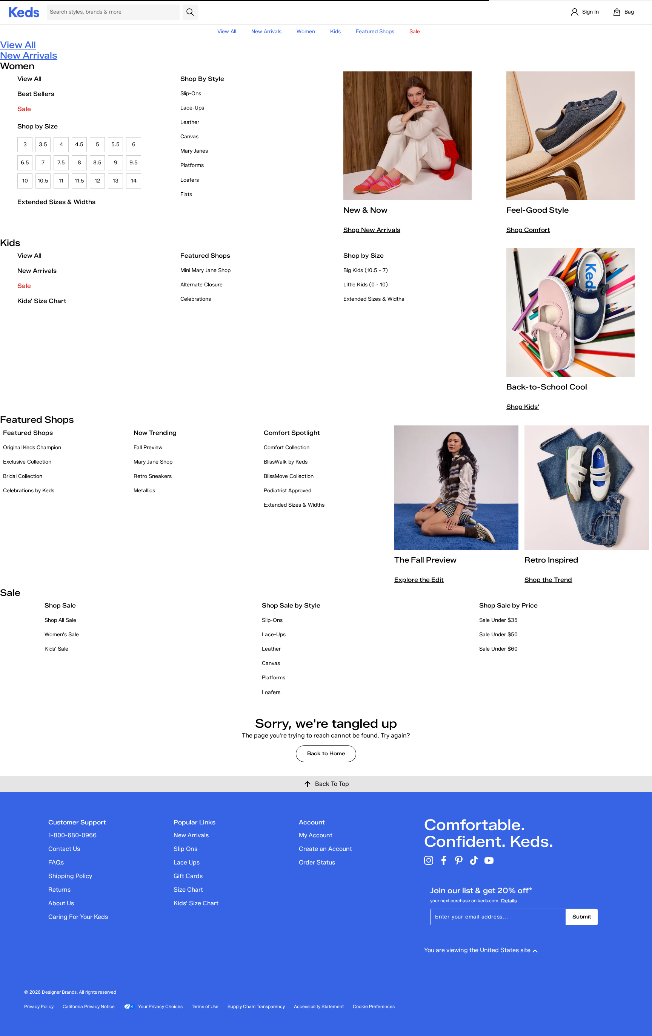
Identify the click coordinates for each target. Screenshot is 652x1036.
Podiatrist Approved (287, 490)
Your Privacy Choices (160, 1006)
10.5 (43, 181)
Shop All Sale (60, 620)
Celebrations (195, 299)
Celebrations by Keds (28, 490)
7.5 (61, 162)
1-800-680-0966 (72, 835)
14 (134, 181)
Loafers (189, 180)
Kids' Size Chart (41, 301)
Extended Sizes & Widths (56, 202)
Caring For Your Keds (78, 916)
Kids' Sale (56, 649)
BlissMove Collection (289, 476)
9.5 (133, 162)
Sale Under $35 (498, 620)
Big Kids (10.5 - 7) (365, 270)
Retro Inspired (551, 559)
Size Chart (188, 889)
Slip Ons (185, 848)
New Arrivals (266, 31)
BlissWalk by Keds (286, 462)
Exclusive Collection (27, 462)
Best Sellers (35, 93)
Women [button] (306, 31)
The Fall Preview (425, 559)
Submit (581, 917)
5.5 (115, 144)
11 (61, 181)
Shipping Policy (70, 876)
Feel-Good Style (537, 210)
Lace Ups (187, 862)
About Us (61, 903)
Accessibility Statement (319, 1006)
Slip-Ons (190, 93)
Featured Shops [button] (375, 31)
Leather (189, 122)
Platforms (192, 165)
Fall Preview (148, 447)
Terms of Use (205, 1006)
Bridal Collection (22, 476)
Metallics (144, 490)
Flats (186, 194)
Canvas (189, 136)
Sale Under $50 (498, 634)
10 (25, 181)
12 (97, 181)
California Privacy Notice (89, 1006)
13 (115, 181)
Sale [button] (414, 31)
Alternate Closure (201, 284)
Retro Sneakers (153, 476)
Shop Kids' (522, 406)
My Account (315, 835)
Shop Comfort (528, 229)
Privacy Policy (39, 1006)
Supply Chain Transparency (256, 1006)
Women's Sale (62, 634)
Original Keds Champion (32, 447)
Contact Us (64, 848)
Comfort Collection (286, 447)
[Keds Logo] (24, 11)
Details (509, 900)
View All (226, 31)
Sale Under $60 (498, 649)
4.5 (79, 144)
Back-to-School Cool (546, 386)
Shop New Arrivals (371, 229)
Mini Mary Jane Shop (205, 270)
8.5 (97, 162)
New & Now (365, 210)
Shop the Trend (548, 579)
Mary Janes (194, 151)
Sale (24, 109)
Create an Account (325, 848)
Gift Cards (188, 876)
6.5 (25, 162)
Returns (59, 889)
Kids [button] (335, 31)
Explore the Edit (419, 579)
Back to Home (326, 753)
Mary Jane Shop (153, 462)
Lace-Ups (192, 108)
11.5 (79, 181)
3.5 (43, 144)
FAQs (56, 862)
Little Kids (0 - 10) (365, 284)
